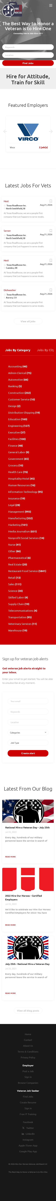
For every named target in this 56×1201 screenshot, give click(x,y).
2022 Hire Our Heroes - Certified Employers (23, 897)
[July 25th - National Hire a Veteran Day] (28, 947)
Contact (28, 1039)
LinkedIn (30, 1133)
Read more (10, 856)
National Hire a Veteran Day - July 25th (27, 827)
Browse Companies (28, 1082)
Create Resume (28, 1102)
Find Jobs (28, 63)
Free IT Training (28, 1113)
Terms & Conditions (28, 1051)
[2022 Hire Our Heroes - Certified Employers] (28, 879)
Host (6, 201)
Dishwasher (10, 289)
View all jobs (28, 321)
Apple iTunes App (28, 1145)
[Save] (50, 201)
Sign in (28, 1076)
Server (7, 230)
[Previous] (5, 131)
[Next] (50, 131)
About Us (28, 1045)
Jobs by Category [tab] (17, 350)
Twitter (30, 1127)
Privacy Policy (28, 1057)
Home (28, 1034)
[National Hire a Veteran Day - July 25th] (28, 811)
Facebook (28, 1121)
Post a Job (28, 1071)
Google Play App (28, 1151)
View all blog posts (28, 1010)
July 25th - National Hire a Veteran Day (27, 963)
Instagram (28, 1139)
